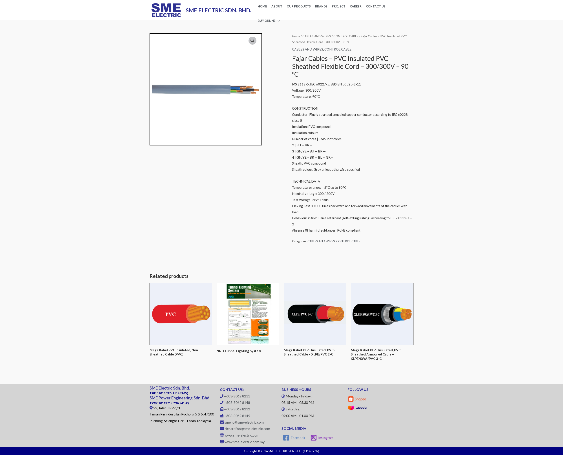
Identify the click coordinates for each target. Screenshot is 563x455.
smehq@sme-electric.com (244, 422)
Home (296, 36)
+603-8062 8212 (237, 409)
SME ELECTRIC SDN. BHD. (218, 10)
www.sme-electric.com (242, 435)
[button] (252, 41)
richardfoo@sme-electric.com (247, 428)
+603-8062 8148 (237, 402)
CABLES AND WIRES (316, 36)
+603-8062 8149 (237, 415)
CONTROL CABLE (345, 36)
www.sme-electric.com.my (245, 442)
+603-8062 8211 (237, 396)
